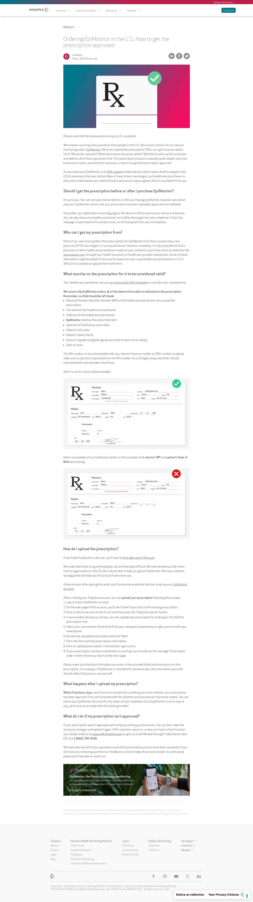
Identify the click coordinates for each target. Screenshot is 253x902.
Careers (55, 849)
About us (55, 845)
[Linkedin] (199, 876)
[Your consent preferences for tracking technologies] (247, 896)
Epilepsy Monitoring (223, 2)
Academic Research (81, 849)
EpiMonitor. (93, 149)
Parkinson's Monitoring (82, 858)
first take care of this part (139, 557)
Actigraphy (76, 854)
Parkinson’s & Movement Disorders (88, 863)
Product (69, 27)
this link (112, 212)
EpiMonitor (154, 845)
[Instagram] (165, 876)
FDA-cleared (115, 171)
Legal (53, 854)
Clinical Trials (77, 845)
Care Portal (128, 845)
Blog (53, 858)
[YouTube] (177, 876)
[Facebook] (154, 876)
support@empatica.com (107, 733)
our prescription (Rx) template (128, 282)
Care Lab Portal (130, 849)
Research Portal (130, 854)
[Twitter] (188, 876)
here (72, 575)
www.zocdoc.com (74, 254)
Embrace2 (154, 849)
